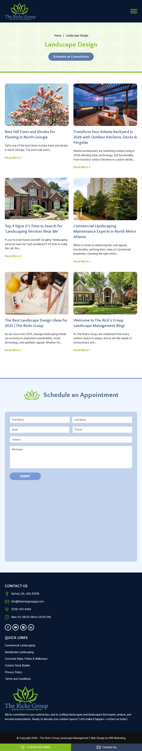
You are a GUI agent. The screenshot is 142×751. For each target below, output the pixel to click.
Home (57, 35)
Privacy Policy (13, 672)
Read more (12, 157)
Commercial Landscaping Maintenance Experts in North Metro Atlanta (104, 231)
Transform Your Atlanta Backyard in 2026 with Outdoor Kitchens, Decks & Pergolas (105, 137)
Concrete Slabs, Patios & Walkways (26, 658)
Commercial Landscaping (20, 645)
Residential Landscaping (19, 652)
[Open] (133, 11)
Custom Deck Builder (17, 665)
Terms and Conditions (18, 678)
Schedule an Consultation (71, 56)
